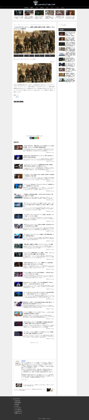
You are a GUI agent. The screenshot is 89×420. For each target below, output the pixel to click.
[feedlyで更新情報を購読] (35, 138)
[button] (50, 56)
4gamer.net (17, 400)
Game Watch (18, 402)
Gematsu (17, 404)
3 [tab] (46, 21)
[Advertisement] (34, 110)
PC (15, 101)
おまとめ (17, 406)
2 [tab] (44, 21)
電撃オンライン (18, 413)
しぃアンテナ (18, 407)
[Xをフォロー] (33, 138)
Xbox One (21, 101)
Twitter (17, 96)
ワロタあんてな (18, 411)
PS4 (18, 101)
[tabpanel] (19, 14)
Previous (12, 14)
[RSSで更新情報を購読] (38, 138)
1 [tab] (42, 21)
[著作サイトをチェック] (31, 138)
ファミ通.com (18, 409)
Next (76, 14)
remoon (23, 361)
